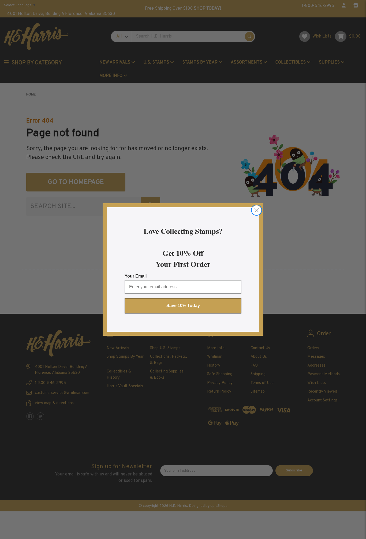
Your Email (136, 276)
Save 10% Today (183, 305)
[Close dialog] (256, 210)
